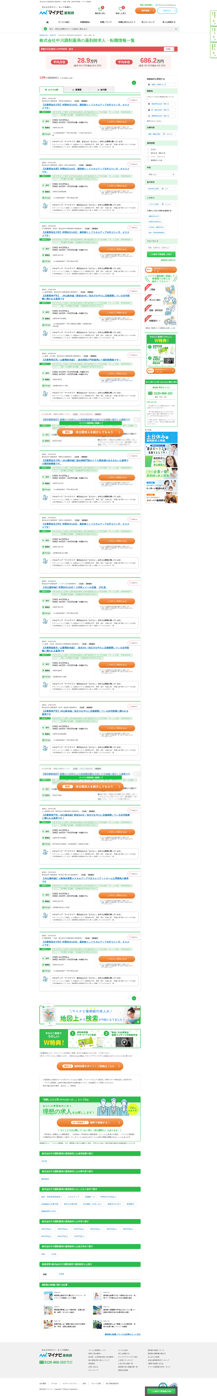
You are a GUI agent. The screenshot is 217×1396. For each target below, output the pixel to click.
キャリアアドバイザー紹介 (128, 1357)
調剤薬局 (45, 1179)
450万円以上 (95, 1229)
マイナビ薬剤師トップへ (97, 1350)
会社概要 (42, 1383)
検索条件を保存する (168, 260)
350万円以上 (63, 1229)
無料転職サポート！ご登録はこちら (89, 1066)
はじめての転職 (153, 1357)
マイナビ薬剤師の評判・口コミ (159, 1367)
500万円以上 (112, 1229)
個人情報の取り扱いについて (99, 1360)
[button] (134, 100)
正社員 (44, 1161)
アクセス (54, 1383)
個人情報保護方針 (112, 1383)
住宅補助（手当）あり (92, 1204)
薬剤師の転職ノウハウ (156, 1350)
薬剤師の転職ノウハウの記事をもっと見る (123, 1334)
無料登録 (145, 11)
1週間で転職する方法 (155, 1363)
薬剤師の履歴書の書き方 (157, 1353)
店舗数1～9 (89, 1197)
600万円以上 (46, 1236)
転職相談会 (85, 22)
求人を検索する (169, 22)
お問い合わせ (93, 1367)
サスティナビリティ (70, 1383)
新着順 (78, 90)
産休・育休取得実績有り (51, 1197)
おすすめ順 (53, 90)
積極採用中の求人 (48, 1211)
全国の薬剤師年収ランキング (158, 1360)
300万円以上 (46, 1229)
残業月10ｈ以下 (114, 1204)
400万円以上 (79, 1229)
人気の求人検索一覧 (125, 1363)
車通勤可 (130, 1204)
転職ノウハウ (106, 22)
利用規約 (91, 1363)
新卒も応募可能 (70, 1204)
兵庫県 (61, 1274)
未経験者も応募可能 (49, 1204)
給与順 (104, 90)
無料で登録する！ (91, 1122)
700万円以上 (79, 1236)
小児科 (54, 1254)
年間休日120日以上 (108, 1197)
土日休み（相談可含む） (157, 227)
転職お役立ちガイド (127, 22)
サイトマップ (93, 1370)
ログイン (167, 11)
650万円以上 (63, 1236)
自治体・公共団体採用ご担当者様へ (101, 1357)
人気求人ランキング (125, 1360)
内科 (43, 1254)
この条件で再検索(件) (161, 1391)
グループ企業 (96, 1383)
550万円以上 (128, 1229)
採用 (84, 1383)
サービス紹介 (64, 22)
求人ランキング (148, 22)
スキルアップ (73, 1197)
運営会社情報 (123, 1370)
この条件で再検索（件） (161, 254)
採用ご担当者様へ (146, 5)
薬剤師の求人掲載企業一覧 (128, 1367)
